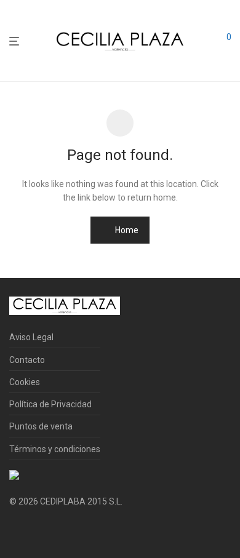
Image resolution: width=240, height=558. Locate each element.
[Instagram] (33, 531)
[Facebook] (13, 531)
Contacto (27, 360)
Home (125, 230)
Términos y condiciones (54, 449)
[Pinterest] (53, 531)
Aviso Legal (31, 337)
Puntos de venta (41, 426)
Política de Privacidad (50, 404)
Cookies (24, 382)
